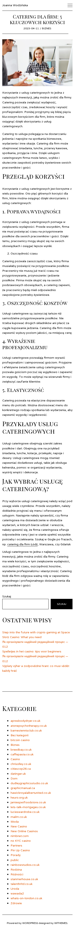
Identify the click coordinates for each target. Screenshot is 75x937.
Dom (14, 778)
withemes (60, 923)
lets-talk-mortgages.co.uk (28, 807)
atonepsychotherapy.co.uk (29, 726)
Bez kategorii (19, 735)
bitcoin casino (20, 740)
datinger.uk (18, 774)
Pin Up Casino (20, 850)
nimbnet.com (20, 836)
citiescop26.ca (21, 769)
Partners (16, 845)
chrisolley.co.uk (21, 764)
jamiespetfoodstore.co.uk (28, 802)
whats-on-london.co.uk (26, 898)
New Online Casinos (24, 831)
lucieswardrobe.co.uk (25, 812)
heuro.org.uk (19, 797)
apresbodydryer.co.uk (25, 721)
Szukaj (6, 596)
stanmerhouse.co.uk (24, 879)
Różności (17, 874)
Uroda (15, 889)
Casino (15, 759)
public (15, 860)
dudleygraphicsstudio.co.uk (29, 783)
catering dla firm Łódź (22, 544)
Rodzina (16, 869)
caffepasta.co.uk (22, 754)
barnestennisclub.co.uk (26, 730)
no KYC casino (21, 841)
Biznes (46, 28)
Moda (15, 821)
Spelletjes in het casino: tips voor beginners (31, 651)
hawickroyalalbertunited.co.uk (31, 793)
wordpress (30, 923)
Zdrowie (16, 903)
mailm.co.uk (19, 817)
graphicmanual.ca (23, 788)
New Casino (19, 826)
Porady (16, 855)
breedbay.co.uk (21, 749)
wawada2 (17, 893)
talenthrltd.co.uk (21, 884)
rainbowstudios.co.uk (25, 865)
